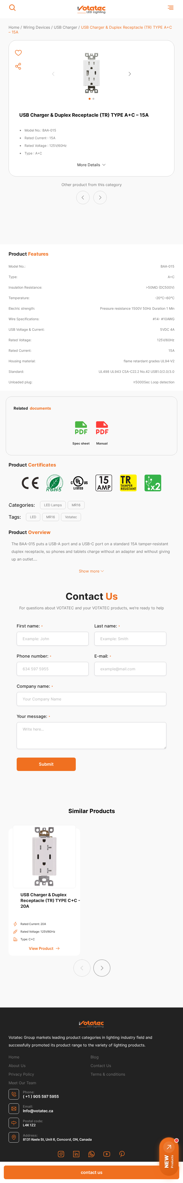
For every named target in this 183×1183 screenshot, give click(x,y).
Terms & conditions (108, 1074)
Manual (102, 443)
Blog (95, 1057)
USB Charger (65, 27)
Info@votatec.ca (38, 1110)
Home (14, 27)
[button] (90, 99)
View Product (41, 948)
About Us (17, 1065)
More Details (88, 164)
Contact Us (101, 1065)
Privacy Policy (21, 1074)
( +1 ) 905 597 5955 (41, 1096)
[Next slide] (129, 74)
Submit (46, 764)
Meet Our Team (22, 1082)
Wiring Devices (36, 27)
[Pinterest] (122, 1154)
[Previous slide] (53, 74)
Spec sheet (81, 443)
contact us (91, 1172)
